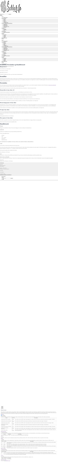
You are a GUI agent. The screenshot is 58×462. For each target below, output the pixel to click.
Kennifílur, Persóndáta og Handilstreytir (5, 174)
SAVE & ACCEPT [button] (3, 459)
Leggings (5, 34)
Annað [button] (2, 455)
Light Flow (5, 47)
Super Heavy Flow (6, 26)
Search (10, 14)
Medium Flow (6, 48)
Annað (3, 33)
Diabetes (3, 28)
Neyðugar (3, 415)
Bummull (5, 29)
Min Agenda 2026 (4, 61)
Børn (4, 20)
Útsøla (3, 38)
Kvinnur (5, 43)
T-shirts (5, 36)
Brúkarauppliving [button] (3, 431)
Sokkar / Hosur (4, 18)
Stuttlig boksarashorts (7, 32)
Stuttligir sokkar (6, 22)
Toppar (5, 35)
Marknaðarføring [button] (3, 448)
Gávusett (3, 56)
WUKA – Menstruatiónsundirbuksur (7, 23)
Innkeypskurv (6, 17)
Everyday (5, 27)
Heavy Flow (5, 25)
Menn (4, 19)
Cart (3, 179)
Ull (4, 30)
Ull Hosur (5, 21)
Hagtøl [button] (2, 438)
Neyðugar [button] (2, 414)
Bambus (5, 52)
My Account (3, 176)
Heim (2, 16)
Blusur (5, 37)
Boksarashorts (4, 31)
